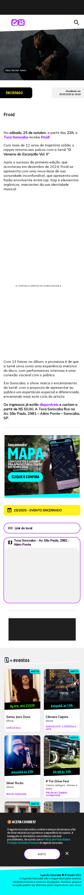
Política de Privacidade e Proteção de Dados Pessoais (38, 841)
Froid (45, 137)
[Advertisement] (44, 629)
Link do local (20, 528)
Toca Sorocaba (16, 137)
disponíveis (49, 404)
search (76, 22)
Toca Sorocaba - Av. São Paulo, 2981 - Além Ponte (38, 542)
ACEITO (42, 854)
